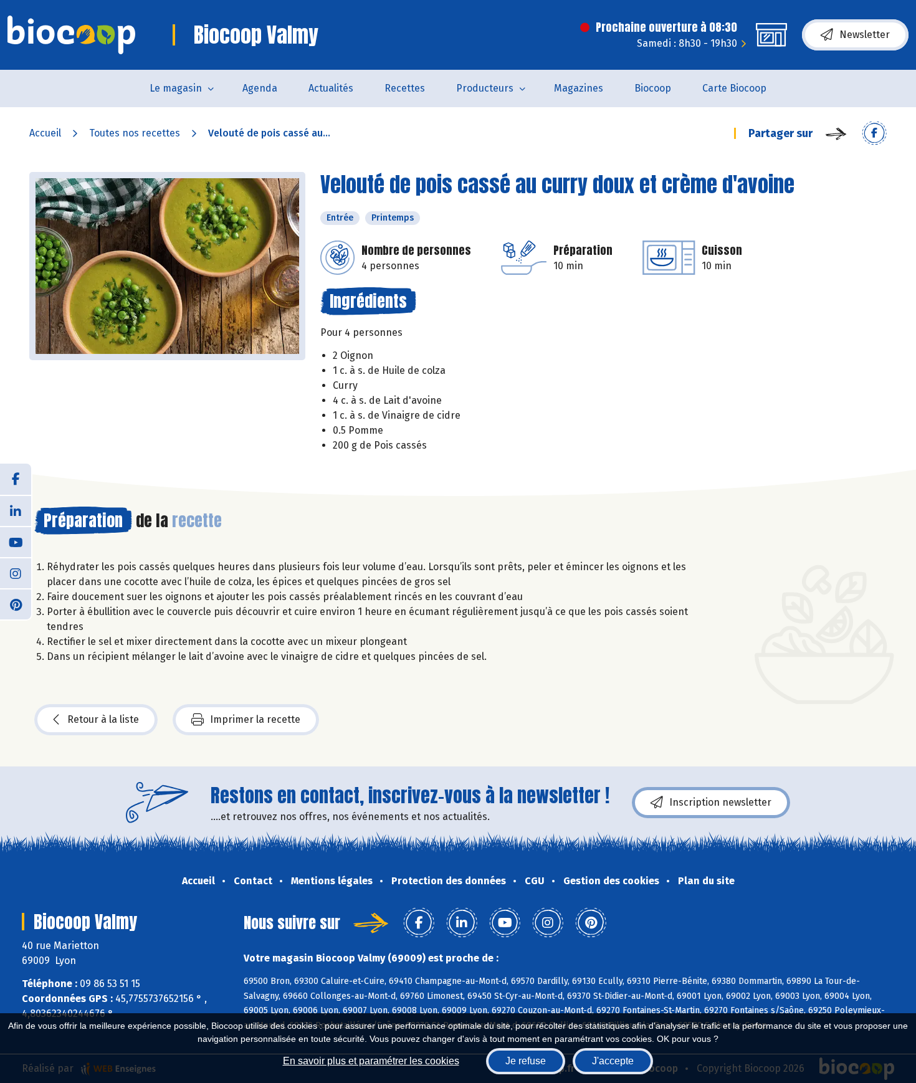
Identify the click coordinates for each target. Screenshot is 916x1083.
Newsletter (864, 35)
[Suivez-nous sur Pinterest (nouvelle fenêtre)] (15, 603)
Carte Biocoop (734, 88)
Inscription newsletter (720, 802)
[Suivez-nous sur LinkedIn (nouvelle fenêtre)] (15, 510)
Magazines (578, 88)
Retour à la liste (103, 719)
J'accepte (613, 1061)
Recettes (404, 88)
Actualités (330, 88)
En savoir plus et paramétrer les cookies (371, 1061)
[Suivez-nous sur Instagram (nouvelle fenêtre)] (15, 572)
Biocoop (652, 88)
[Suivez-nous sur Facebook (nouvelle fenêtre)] (15, 479)
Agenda (259, 88)
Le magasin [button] (176, 88)
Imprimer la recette (255, 719)
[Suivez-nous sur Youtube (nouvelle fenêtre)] (15, 541)
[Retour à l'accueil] (71, 35)
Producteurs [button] (484, 88)
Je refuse (525, 1061)
